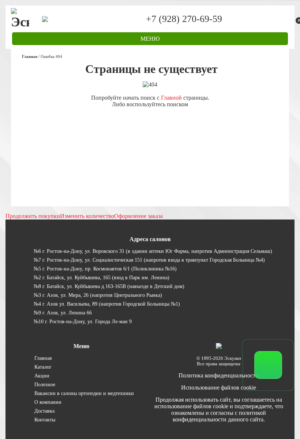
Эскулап (232, 358)
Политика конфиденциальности (219, 375)
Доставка (44, 411)
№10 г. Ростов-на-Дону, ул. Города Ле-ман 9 (83, 321)
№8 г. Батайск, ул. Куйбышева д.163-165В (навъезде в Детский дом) (109, 286)
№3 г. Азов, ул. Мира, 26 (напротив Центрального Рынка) (98, 295)
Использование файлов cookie (218, 387)
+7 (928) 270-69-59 (184, 19)
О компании (47, 402)
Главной (171, 98)
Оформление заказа (138, 216)
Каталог (43, 367)
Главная (43, 358)
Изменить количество (87, 216)
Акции (41, 376)
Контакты (44, 420)
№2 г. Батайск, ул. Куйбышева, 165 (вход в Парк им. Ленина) (101, 277)
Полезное (44, 384)
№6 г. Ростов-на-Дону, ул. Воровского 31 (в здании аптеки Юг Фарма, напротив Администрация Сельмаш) (153, 251)
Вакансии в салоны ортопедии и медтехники (84, 393)
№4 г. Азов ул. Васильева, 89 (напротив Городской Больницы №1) (107, 304)
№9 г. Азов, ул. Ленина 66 (63, 313)
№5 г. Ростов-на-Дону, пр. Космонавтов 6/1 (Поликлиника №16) (105, 269)
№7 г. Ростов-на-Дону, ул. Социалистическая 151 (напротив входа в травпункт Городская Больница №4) (149, 260)
